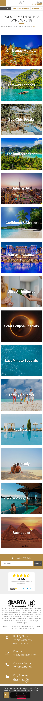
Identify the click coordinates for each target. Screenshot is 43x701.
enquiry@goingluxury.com (25, 655)
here (33, 26)
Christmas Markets (21, 8)
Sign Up (37, 564)
